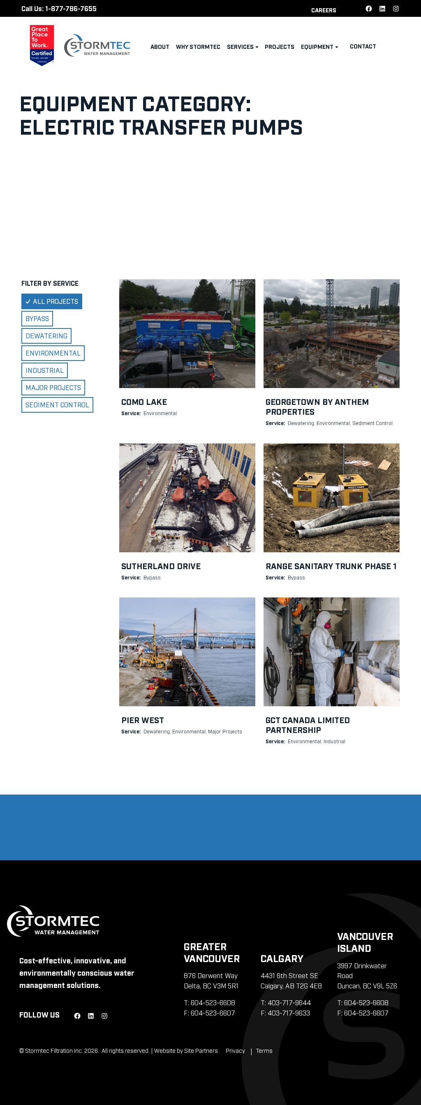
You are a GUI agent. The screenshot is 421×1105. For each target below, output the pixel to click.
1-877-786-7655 (71, 8)
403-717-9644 (289, 1002)
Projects (279, 46)
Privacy (235, 1050)
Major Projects (53, 387)
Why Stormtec (198, 46)
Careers (323, 9)
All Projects (55, 301)
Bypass (37, 318)
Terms (264, 1050)
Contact (363, 45)
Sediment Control (57, 404)
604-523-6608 (213, 1002)
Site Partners (201, 1050)
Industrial (44, 370)
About (159, 46)
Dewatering (46, 335)
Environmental (53, 353)
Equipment (317, 46)
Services (240, 46)
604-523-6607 (213, 1013)
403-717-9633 (289, 1013)
